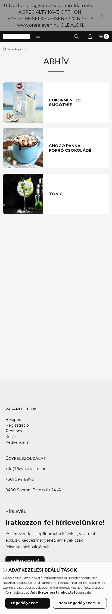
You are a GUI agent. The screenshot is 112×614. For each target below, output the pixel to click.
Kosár (10, 436)
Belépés (13, 419)
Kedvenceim (17, 442)
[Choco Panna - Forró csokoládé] (23, 148)
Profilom (13, 431)
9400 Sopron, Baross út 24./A (33, 490)
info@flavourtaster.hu (25, 468)
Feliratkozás (22, 561)
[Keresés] (76, 36)
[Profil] (90, 36)
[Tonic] (23, 194)
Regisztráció (17, 425)
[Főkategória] (14, 49)
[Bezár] (102, 15)
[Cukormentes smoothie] (23, 102)
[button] (38, 36)
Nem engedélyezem (77, 603)
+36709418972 (19, 479)
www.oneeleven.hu (38, 25)
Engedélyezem (25, 603)
